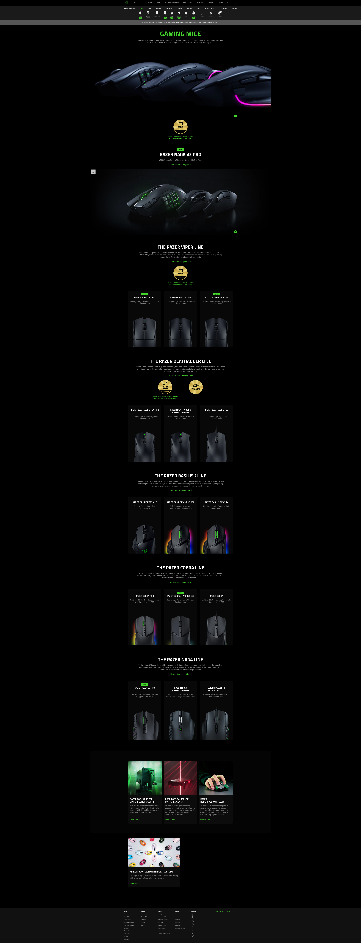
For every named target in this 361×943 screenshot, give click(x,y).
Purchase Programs (129, 922)
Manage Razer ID (162, 925)
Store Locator (127, 919)
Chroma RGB (144, 916)
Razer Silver (127, 933)
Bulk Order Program (129, 925)
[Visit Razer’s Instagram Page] (192, 917)
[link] (126, 3)
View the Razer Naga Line (180, 674)
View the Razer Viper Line (180, 262)
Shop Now (214, 22)
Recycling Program (162, 931)
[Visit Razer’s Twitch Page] (192, 933)
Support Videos (162, 928)
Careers (176, 916)
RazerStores (127, 914)
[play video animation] (235, 231)
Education (126, 928)
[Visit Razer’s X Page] (192, 923)
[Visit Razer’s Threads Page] (192, 920)
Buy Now (187, 165)
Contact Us (177, 925)
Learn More (175, 165)
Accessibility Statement (164, 933)
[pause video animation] (235, 116)
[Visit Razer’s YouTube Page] (192, 927)
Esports (143, 922)
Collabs (143, 925)
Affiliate (126, 936)
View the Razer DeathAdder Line (180, 376)
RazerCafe (126, 916)
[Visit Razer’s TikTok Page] (192, 930)
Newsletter (126, 939)
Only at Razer (127, 931)
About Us (177, 914)
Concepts (143, 919)
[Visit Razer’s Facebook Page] (192, 914)
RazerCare (160, 922)
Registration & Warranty (164, 916)
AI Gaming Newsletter (180, 928)
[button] (235, 2)
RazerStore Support (163, 919)
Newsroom (177, 919)
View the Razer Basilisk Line (180, 490)
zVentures (177, 922)
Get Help (160, 914)
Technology (144, 914)
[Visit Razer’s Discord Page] (192, 936)
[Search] (228, 3)
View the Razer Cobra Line (180, 582)
